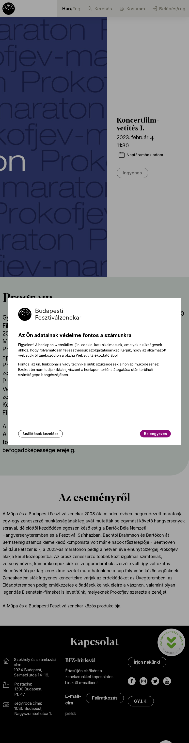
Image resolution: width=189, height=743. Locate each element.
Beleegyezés (155, 434)
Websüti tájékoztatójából (97, 355)
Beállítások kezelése (40, 434)
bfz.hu (70, 355)
